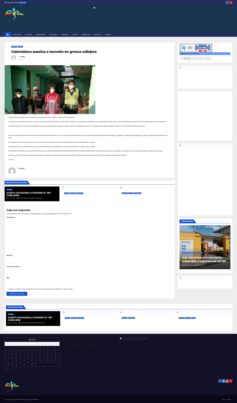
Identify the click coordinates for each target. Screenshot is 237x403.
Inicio (223, 399)
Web (8, 278)
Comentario (11, 217)
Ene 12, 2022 (188, 265)
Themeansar (35, 399)
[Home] (8, 34)
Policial (64, 34)
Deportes (86, 34)
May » (11, 369)
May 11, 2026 (70, 326)
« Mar (6, 369)
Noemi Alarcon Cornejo (203, 265)
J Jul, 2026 (11, 198)
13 (8, 356)
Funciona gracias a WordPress (13, 399)
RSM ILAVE (17, 34)
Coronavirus (186, 252)
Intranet (229, 399)
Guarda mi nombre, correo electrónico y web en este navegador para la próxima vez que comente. (41, 289)
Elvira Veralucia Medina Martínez (30, 198)
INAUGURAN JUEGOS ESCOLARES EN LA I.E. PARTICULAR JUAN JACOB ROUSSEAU (202, 322)
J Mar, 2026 (127, 202)
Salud (75, 34)
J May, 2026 (69, 202)
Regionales (40, 34)
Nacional (53, 34)
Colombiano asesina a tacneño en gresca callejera (54, 51)
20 (8, 360)
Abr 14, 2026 (127, 326)
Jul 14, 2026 (13, 323)
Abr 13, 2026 (184, 326)
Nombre (9, 255)
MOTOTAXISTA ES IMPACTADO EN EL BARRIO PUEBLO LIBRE (88, 197)
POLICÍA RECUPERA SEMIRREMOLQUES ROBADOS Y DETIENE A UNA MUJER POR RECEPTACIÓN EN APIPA (144, 199)
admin (23, 56)
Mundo (108, 34)
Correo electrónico (13, 266)
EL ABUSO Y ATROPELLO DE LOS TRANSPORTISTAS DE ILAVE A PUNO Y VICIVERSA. (142, 324)
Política (97, 34)
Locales (28, 34)
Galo (78, 202)
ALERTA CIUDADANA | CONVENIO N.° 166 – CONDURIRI (29, 194)
